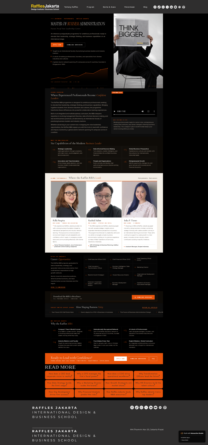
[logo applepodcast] (183, 7)
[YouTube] (175, 7)
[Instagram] (154, 7)
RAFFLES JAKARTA (55, 408)
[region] (59, 375)
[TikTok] (159, 7)
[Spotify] (179, 7)
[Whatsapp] (163, 7)
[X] (167, 7)
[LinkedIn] (171, 7)
